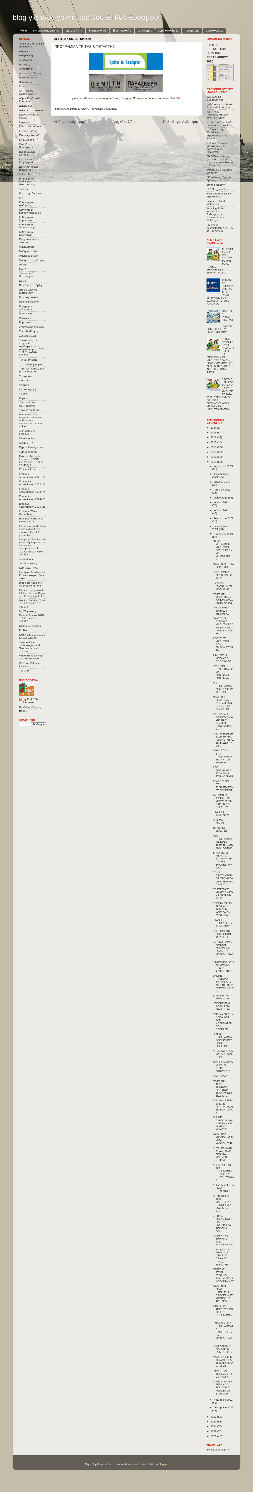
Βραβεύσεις (25, 82)
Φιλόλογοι (25, 380)
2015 (214, 432)
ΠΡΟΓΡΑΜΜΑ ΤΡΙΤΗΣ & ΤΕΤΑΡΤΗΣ (221, 610)
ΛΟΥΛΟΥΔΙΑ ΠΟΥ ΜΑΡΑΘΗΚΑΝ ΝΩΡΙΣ (223, 1054)
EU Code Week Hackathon (28, 513)
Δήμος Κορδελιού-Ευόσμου (29, 100)
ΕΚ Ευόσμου (26, 139)
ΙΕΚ (21, 198)
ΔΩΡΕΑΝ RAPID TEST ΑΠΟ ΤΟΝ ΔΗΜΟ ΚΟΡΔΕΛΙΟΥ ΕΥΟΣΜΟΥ (222, 909)
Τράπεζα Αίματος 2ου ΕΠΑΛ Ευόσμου (31, 370)
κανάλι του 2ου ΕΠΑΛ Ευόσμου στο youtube (219, 123)
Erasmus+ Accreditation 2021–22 (32, 475)
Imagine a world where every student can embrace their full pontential (32, 531)
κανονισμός (144, 30)
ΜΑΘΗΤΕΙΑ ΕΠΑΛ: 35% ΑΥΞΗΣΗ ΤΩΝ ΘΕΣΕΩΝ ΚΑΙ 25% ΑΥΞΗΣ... (222, 703)
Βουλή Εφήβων (28, 77)
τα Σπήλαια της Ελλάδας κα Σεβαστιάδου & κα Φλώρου (217, 134)
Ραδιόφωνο (25, 318)
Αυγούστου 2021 (223, 518)
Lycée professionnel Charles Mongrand (30, 584)
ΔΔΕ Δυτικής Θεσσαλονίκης (27, 92)
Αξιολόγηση (26, 60)
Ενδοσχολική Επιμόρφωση (26, 161)
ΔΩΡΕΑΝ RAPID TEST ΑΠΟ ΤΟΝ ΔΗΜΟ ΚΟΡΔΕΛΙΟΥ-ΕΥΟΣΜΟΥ (222, 1387)
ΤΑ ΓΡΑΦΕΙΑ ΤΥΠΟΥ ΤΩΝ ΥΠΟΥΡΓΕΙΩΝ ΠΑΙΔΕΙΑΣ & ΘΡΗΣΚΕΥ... (222, 801)
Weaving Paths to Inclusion (29, 664)
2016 (214, 437)
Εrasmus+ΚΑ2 (97, 30)
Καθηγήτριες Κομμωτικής (26, 219)
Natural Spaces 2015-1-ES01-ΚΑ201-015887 (32, 618)
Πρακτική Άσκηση (29, 301)
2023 (214, 1421)
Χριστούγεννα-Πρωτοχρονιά (27, 404)
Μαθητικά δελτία (28, 255)
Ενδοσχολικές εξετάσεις (27, 153)
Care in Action (27, 438)
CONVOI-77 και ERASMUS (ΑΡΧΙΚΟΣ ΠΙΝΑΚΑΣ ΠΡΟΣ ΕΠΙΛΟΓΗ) (222, 1257)
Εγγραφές (24, 122)
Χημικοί (23, 398)
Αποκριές (24, 64)
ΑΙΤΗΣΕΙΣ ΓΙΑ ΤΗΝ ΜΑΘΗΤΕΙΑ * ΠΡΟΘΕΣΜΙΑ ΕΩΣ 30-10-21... (222, 1203)
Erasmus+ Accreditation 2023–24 (32, 490)
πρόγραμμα (192, 30)
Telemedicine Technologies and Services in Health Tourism (29, 647)
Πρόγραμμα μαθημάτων (103, 108)
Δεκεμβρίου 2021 (223, 1407)
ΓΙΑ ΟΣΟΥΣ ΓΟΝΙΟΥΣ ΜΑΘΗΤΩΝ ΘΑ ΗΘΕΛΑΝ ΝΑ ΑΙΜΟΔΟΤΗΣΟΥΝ (223, 626)
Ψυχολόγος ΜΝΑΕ (30, 410)
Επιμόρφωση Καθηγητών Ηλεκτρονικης (27, 181)
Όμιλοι (22, 281)
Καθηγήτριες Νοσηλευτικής (27, 226)
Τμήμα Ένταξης (28, 359)
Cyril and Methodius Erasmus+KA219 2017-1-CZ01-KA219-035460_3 (31, 461)
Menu (23, 30)
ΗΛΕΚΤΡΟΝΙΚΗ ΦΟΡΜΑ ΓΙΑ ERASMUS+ (222, 1006)
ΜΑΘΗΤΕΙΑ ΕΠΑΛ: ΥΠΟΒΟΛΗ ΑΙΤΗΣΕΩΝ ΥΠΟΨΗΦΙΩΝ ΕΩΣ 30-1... (222, 1088)
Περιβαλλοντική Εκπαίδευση (28, 291)
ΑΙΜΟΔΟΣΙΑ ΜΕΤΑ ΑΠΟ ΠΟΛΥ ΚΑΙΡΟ (222, 658)
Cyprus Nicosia (28, 451)
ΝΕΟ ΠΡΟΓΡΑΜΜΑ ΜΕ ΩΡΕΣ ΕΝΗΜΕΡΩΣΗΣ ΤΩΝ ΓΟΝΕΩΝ (223, 841)
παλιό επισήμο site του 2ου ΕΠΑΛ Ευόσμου (220, 106)
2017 (214, 442)
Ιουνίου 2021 (221, 502)
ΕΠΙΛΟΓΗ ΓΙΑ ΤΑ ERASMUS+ (222, 997)
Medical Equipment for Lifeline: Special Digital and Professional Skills (32, 593)
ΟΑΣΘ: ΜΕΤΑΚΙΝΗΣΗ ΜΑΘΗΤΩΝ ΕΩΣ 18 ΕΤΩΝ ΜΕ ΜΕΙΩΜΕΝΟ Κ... (222, 550)
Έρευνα (23, 189)
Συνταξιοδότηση (28, 331)
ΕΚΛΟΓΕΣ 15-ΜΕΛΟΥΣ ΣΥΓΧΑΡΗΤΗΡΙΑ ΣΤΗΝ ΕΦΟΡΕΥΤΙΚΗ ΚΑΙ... (223, 860)
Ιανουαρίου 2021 (223, 466)
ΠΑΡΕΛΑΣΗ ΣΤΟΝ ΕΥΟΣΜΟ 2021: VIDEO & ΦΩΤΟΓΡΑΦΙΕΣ (223, 1275)
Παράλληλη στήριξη (30, 285)
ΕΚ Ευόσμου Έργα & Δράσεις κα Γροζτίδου (219, 179)
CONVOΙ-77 (26, 442)
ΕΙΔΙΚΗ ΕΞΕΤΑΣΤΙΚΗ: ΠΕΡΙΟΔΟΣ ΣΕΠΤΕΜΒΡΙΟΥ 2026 (217, 53)
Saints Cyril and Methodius (216, 202)
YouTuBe (24, 670)
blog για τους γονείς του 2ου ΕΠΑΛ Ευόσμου (85, 17)
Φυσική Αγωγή (27, 389)
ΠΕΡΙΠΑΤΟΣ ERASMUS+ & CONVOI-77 (222, 1373)
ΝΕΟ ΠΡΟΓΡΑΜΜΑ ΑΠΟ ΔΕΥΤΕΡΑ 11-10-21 (223, 688)
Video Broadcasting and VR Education (30, 657)
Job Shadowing (28, 563)
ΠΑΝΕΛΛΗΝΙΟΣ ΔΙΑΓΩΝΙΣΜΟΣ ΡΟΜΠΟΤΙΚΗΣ (223, 1349)
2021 (214, 462)
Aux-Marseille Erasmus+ (27, 432)
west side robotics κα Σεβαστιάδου (219, 195)
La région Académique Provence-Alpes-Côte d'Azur (32, 575)
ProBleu (23, 630)
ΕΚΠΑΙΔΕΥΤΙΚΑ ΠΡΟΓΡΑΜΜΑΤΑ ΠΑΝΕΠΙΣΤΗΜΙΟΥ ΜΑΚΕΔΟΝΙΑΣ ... (223, 1332)
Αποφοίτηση (26, 68)
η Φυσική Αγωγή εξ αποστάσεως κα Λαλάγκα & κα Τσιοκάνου (218, 148)
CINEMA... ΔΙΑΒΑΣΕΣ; (221, 821)
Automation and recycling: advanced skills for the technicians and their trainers (31, 420)
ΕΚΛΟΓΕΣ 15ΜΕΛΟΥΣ (221, 813)
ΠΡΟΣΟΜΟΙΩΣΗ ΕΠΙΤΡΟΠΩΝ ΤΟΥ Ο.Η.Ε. (222, 934)
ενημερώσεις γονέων (46, 30)
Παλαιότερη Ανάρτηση (180, 122)
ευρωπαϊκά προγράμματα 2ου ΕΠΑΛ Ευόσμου (217, 114)
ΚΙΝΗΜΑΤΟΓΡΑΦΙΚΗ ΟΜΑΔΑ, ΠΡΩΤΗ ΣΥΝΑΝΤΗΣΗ (223, 966)
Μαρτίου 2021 (222, 482)
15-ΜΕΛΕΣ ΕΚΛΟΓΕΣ (220, 829)
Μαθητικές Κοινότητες (31, 260)
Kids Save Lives (28, 568)
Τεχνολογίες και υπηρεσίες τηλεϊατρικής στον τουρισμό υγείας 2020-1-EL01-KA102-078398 (32, 348)
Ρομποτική (25, 322)
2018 (214, 447)
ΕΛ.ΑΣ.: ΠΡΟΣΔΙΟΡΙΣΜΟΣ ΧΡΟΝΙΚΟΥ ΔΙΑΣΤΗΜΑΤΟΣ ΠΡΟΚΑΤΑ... (223, 878)
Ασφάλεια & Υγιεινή (77, 108)
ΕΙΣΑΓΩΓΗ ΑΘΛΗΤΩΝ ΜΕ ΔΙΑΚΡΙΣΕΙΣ (223, 586)
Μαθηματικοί (26, 246)
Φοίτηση (24, 385)
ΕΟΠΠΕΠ (24, 174)
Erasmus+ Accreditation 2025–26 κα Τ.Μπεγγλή (220, 228)
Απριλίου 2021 (222, 489)
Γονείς (22, 86)
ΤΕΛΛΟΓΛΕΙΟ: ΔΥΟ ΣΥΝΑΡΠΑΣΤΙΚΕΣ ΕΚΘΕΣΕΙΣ (223, 786)
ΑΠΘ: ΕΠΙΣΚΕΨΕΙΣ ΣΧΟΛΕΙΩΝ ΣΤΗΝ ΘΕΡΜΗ (223, 772)
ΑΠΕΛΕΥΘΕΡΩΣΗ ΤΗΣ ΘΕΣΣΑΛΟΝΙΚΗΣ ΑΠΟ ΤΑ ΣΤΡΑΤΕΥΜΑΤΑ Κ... (223, 1172)
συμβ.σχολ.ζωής (168, 30)
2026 (214, 1436)
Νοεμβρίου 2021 (223, 1399)
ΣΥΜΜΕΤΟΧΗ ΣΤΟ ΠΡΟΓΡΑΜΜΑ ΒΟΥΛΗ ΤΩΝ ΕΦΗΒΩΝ (222, 756)
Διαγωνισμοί (26, 105)
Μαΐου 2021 (221, 497)
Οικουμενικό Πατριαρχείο (26, 275)
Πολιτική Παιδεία (28, 297)
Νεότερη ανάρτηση (69, 122)
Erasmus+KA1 (122, 30)
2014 (214, 427)
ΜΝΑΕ (22, 264)
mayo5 (144, 1464)
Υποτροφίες (26, 376)
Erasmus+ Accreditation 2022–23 (32, 483)
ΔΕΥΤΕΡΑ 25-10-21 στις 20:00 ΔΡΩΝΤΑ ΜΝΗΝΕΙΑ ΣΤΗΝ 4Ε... (223, 1154)
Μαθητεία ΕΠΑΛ (28, 251)
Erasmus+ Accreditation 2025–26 (32, 505)
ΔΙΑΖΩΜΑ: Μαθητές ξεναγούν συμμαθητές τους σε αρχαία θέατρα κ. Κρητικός (220, 161)
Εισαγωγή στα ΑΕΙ (29, 135)
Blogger (163, 1464)
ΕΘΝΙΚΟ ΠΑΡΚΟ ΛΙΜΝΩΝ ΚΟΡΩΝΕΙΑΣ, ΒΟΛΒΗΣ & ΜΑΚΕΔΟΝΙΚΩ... (223, 949)
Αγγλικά (23, 51)
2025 (214, 1431)
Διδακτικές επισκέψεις (31, 110)
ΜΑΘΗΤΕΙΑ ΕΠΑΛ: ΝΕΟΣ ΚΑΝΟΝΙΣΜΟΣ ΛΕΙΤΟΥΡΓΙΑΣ (223, 598)
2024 (214, 1426)
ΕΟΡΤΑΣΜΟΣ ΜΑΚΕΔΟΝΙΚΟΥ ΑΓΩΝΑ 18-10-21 (223, 894)
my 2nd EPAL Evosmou (31, 701)
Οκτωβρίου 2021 (223, 534)
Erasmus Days (27, 469)
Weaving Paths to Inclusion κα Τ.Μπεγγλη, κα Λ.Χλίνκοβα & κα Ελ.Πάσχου (217, 214)
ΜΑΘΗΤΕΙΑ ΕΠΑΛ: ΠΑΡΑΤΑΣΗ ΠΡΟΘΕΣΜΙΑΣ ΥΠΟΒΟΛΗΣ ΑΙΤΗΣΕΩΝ (223, 1294)
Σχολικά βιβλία (27, 335)
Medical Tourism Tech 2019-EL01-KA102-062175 (32, 603)
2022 (214, 1416)
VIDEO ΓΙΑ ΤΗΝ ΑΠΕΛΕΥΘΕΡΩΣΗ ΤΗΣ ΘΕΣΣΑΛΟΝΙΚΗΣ (223, 1312)
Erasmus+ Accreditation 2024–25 (32, 498)
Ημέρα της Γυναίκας (30, 193)
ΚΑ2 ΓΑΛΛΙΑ (220, 1076)
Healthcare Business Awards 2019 (31, 520)
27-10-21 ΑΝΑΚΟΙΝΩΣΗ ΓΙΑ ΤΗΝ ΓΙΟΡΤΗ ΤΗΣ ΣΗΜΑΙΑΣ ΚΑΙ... (222, 1223)
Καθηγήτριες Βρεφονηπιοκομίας (30, 211)
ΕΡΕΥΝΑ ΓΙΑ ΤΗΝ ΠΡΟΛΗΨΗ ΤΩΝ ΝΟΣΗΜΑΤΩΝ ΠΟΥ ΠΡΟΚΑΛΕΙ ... (223, 1022)
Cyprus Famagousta (31, 447)
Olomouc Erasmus (30, 626)
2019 (214, 452)
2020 (214, 456)
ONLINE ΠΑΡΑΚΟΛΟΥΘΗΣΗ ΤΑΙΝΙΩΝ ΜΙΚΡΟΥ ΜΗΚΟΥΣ (223, 1123)
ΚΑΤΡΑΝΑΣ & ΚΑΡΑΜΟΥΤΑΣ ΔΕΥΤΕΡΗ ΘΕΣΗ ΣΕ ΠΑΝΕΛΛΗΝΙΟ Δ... (223, 721)
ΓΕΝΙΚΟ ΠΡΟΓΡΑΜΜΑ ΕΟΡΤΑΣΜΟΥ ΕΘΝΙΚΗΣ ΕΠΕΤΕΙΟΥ (222, 1040)
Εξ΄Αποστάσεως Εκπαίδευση (28, 168)
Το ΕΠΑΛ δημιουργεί (31, 364)
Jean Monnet (26, 559)
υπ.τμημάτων (74, 30)
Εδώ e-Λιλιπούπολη (30, 126)
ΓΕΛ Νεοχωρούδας (217, 189)
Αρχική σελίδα (123, 122)
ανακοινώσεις (214, 30)
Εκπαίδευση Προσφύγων (26, 146)
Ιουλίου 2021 (221, 510)
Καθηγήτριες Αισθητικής (26, 204)
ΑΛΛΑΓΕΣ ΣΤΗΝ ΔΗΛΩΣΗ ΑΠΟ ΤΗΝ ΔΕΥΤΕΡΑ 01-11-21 (223, 1361)
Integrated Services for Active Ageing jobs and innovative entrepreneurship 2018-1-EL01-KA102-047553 (32, 547)
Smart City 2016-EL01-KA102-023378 (32, 636)
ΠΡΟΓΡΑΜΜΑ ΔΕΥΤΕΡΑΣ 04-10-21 (223, 575)
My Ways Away (27, 611)
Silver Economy (216, 184)
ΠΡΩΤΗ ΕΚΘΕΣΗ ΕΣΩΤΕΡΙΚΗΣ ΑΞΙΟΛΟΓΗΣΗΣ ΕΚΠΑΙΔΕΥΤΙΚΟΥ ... (223, 739)
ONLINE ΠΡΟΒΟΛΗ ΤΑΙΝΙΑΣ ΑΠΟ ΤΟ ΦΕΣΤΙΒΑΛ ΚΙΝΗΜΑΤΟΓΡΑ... (223, 983)
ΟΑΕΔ (22, 269)
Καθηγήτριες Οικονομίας (26, 233)
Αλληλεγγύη (26, 55)
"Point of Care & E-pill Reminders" (31, 45)
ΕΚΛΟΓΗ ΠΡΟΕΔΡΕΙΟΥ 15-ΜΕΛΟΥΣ (222, 923)
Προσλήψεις (26, 313)
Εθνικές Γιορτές (28, 131)
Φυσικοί (23, 393)
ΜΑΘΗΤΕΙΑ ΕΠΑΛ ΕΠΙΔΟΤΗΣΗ (223, 566)
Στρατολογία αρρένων (31, 327)
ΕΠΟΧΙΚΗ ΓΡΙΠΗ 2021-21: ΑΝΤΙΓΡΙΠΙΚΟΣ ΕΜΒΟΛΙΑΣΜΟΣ (223, 1106)
